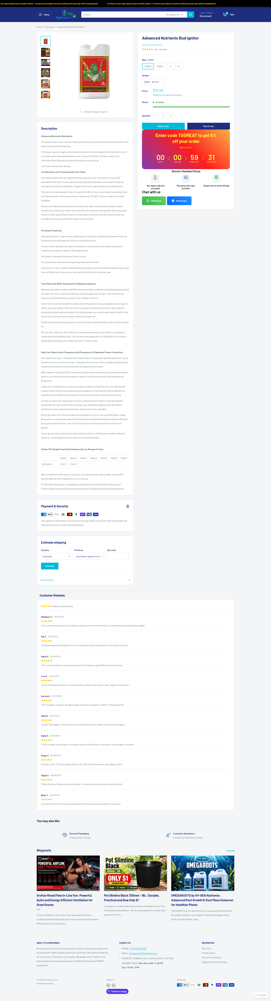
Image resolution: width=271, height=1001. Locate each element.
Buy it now (208, 126)
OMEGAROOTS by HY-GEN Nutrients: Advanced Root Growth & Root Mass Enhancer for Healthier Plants (202, 899)
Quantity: (146, 115)
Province (78, 550)
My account (205, 16)
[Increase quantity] (171, 116)
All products (50, 27)
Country (45, 550)
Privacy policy (208, 952)
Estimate (49, 566)
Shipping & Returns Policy (214, 962)
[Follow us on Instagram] (114, 985)
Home (39, 27)
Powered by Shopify (45, 983)
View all (231, 850)
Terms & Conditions (211, 957)
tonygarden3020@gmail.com (143, 953)
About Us (206, 948)
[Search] (190, 14)
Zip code (111, 550)
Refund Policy (47, 580)
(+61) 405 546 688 (138, 948)
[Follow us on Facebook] (108, 985)
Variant (145, 75)
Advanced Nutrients (152, 45)
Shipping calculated (162, 95)
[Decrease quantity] (156, 116)
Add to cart (163, 126)
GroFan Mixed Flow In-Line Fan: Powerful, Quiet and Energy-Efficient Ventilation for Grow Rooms (65, 899)
